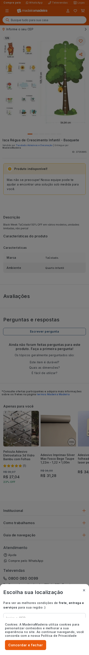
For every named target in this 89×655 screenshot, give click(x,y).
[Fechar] (84, 590)
